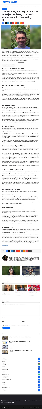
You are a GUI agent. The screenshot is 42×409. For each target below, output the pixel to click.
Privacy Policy (35, 407)
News (4, 366)
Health (4, 371)
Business (4, 363)
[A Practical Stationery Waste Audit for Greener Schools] (5, 343)
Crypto (4, 384)
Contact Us (30, 407)
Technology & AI (5, 364)
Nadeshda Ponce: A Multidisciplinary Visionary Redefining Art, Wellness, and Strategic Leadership (7, 293)
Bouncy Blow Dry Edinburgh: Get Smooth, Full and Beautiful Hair (20, 350)
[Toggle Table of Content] (12, 65)
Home (4, 6)
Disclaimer (39, 407)
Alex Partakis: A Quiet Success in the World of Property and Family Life (34, 292)
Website (23, 321)
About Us (26, 407)
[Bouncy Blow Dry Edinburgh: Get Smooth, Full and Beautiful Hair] (5, 352)
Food (4, 382)
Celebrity (4, 361)
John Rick (11, 256)
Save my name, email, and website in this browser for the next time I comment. (16, 325)
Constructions (5, 385)
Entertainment (5, 369)
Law (3, 389)
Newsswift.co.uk (5, 245)
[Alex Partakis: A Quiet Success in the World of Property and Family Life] (34, 288)
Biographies (7, 6)
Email (3, 321)
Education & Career (6, 376)
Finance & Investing (6, 387)
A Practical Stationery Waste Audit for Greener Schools (19, 341)
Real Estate (5, 377)
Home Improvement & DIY (7, 379)
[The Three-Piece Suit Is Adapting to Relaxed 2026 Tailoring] (5, 338)
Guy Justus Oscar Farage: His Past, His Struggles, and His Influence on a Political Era (20, 292)
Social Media (5, 390)
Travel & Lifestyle (6, 374)
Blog (3, 358)
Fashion (4, 372)
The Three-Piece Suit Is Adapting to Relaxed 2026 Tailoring (20, 336)
